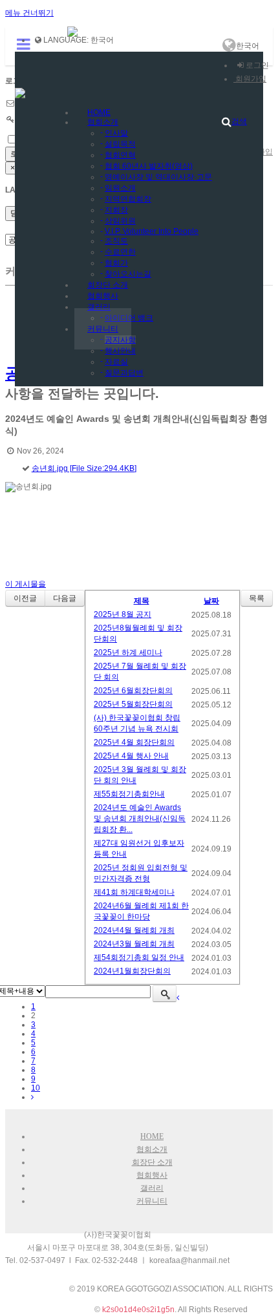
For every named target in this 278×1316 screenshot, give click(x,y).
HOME (152, 1136)
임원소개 (120, 188)
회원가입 (249, 78)
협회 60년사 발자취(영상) (149, 166)
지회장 (116, 209)
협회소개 (102, 122)
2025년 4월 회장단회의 (134, 742)
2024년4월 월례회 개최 (134, 930)
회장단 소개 (152, 1162)
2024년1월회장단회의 (132, 971)
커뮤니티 (102, 328)
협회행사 (151, 1175)
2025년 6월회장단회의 (133, 690)
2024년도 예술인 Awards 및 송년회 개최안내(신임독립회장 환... (140, 818)
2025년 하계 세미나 (128, 652)
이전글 (25, 598)
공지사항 (120, 339)
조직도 (116, 240)
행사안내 (120, 350)
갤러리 (99, 306)
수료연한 (120, 251)
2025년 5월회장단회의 (133, 704)
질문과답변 (124, 372)
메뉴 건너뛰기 (29, 12)
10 (35, 1087)
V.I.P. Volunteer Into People (151, 231)
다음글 (64, 598)
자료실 (116, 361)
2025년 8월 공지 (122, 614)
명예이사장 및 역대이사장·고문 (158, 177)
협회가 (116, 262)
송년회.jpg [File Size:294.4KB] (84, 468)
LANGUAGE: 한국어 (77, 40)
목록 (256, 598)
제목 (141, 600)
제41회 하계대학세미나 (134, 892)
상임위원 (120, 220)
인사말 (116, 133)
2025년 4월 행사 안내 (131, 755)
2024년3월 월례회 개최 (134, 943)
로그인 (256, 65)
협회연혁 (120, 155)
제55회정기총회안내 (129, 794)
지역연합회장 (128, 199)
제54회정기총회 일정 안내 (139, 957)
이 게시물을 (25, 584)
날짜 (211, 600)
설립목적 (120, 144)
